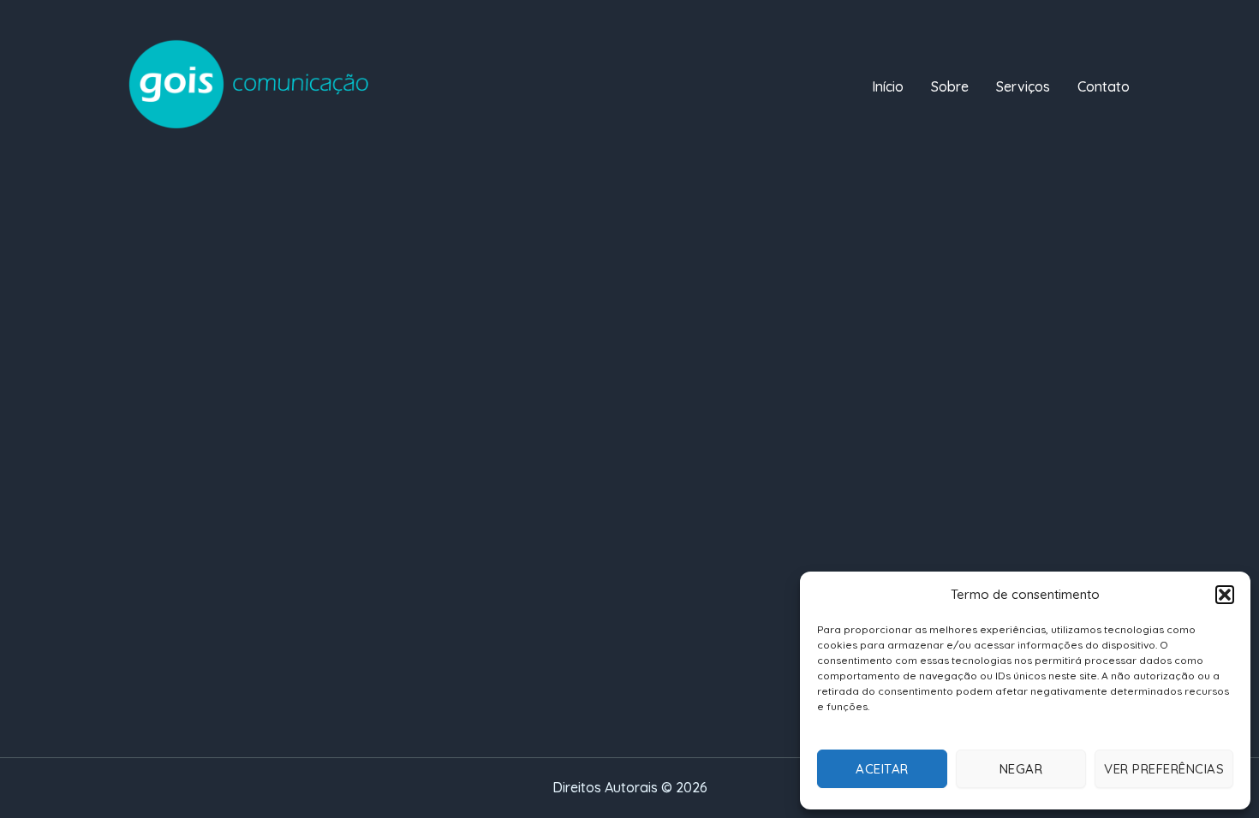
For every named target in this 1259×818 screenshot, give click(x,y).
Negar (1021, 769)
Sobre (950, 86)
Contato (1103, 86)
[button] (1224, 594)
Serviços (1023, 86)
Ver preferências (1164, 769)
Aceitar (882, 769)
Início (888, 86)
